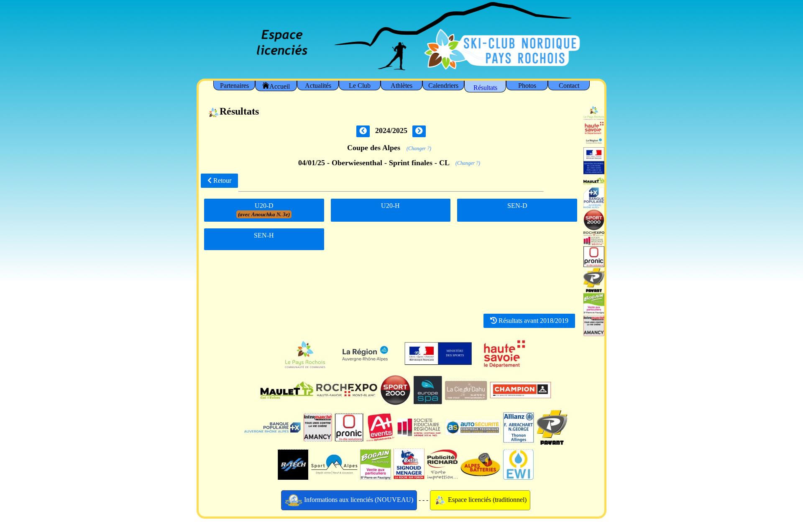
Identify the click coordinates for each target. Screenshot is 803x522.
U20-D (264, 210)
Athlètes (401, 85)
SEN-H (264, 235)
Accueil (279, 86)
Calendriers (443, 85)
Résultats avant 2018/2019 (532, 320)
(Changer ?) (419, 148)
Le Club (360, 85)
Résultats (485, 87)
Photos (527, 85)
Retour (221, 180)
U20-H (390, 205)
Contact (569, 85)
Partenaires (234, 85)
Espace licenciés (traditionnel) (486, 499)
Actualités (318, 85)
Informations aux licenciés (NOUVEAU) (357, 499)
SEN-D (517, 205)
